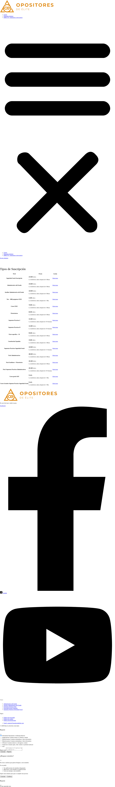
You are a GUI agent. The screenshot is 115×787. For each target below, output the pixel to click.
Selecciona (55, 278)
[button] (57, 135)
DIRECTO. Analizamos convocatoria (13, 17)
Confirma (9, 776)
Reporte (9, 751)
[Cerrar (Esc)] (0, 734)
